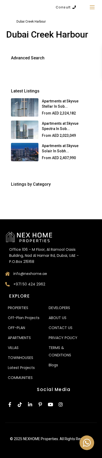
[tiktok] (19, 404)
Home (7, 21)
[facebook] (9, 404)
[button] (65, 7)
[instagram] (60, 404)
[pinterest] (40, 404)
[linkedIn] (30, 404)
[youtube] (50, 404)
